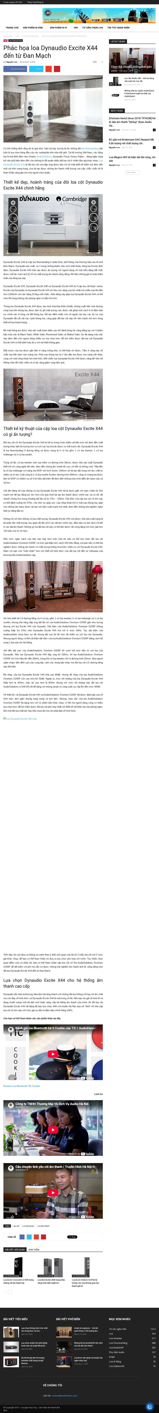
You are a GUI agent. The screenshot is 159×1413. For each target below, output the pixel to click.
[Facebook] (134, 2)
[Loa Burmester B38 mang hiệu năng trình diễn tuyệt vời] (53, 1266)
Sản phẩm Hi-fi (58, 27)
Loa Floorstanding (15, 40)
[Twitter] (139, 2)
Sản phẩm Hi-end (33, 27)
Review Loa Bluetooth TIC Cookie (21, 1086)
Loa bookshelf (116, 1347)
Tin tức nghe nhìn (118, 27)
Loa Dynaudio (28, 1226)
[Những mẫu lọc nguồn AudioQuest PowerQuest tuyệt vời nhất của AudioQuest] (115, 93)
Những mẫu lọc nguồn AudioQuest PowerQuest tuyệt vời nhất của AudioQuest (139, 93)
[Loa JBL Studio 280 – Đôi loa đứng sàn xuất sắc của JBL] (115, 81)
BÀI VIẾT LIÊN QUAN (15, 1250)
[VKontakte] (148, 2)
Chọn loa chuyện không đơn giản (131, 66)
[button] (152, 27)
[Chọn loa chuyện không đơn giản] (132, 64)
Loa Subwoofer (117, 1366)
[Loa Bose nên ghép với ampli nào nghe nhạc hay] (64, 1361)
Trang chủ (12, 27)
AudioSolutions (44, 156)
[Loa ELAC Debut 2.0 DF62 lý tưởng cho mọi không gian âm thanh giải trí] (87, 1266)
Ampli (112, 1356)
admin (114, 71)
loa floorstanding (90, 148)
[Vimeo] (144, 2)
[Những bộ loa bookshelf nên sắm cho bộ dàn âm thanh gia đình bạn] (64, 1347)
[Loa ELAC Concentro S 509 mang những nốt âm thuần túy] (18, 1266)
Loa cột (16, 1226)
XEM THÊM (33, 1250)
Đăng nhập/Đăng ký (35, 2)
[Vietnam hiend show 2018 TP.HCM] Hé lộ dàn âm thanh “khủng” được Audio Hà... (132, 122)
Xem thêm (131, 172)
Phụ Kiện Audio (116, 1352)
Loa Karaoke (115, 1338)
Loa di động (115, 1361)
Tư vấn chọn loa (92, 27)
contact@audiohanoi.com (64, 1395)
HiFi (76, 27)
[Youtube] (153, 2)
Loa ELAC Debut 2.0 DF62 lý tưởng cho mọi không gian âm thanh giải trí (85, 1283)
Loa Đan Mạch (44, 1226)
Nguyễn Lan (12, 62)
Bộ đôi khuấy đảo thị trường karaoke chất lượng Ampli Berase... (32, 1360)
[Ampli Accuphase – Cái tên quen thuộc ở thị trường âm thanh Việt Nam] (64, 1332)
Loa (5, 40)
